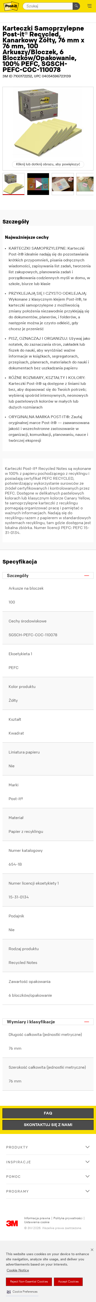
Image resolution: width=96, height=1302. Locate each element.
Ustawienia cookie (36, 1222)
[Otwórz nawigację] (89, 6)
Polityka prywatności (67, 1218)
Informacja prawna (37, 1218)
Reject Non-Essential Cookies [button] (29, 1281)
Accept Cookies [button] (68, 1281)
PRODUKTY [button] (17, 1147)
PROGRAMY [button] (17, 1191)
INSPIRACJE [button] (18, 1162)
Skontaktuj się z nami (48, 1125)
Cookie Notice (18, 1270)
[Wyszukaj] (76, 6)
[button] (22, 1292)
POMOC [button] (13, 1176)
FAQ (48, 1113)
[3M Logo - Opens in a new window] (11, 6)
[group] (13, 184)
